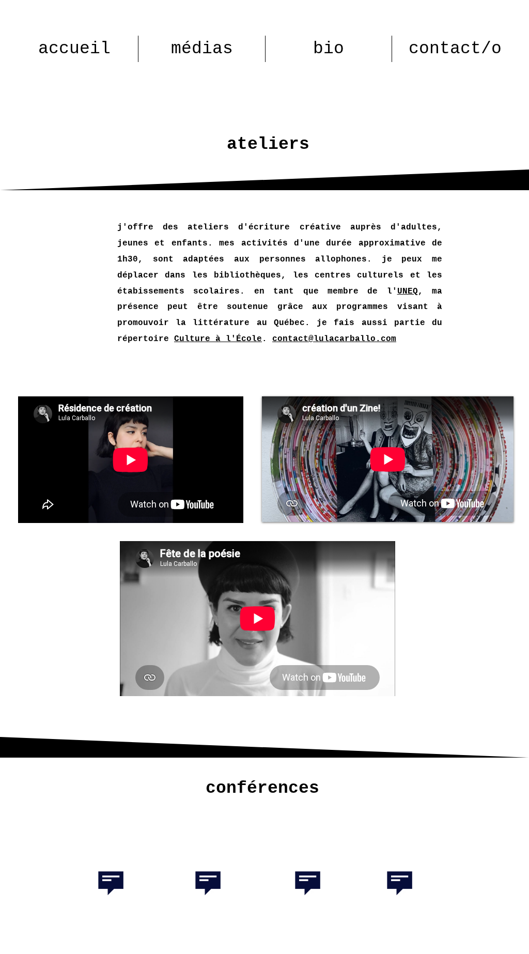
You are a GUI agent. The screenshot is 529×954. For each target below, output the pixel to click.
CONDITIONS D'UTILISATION (441, 949)
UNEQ (407, 291)
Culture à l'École (218, 339)
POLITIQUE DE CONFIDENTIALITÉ (315, 949)
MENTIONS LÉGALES (73, 949)
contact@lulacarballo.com (334, 339)
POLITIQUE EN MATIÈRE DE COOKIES (187, 949)
